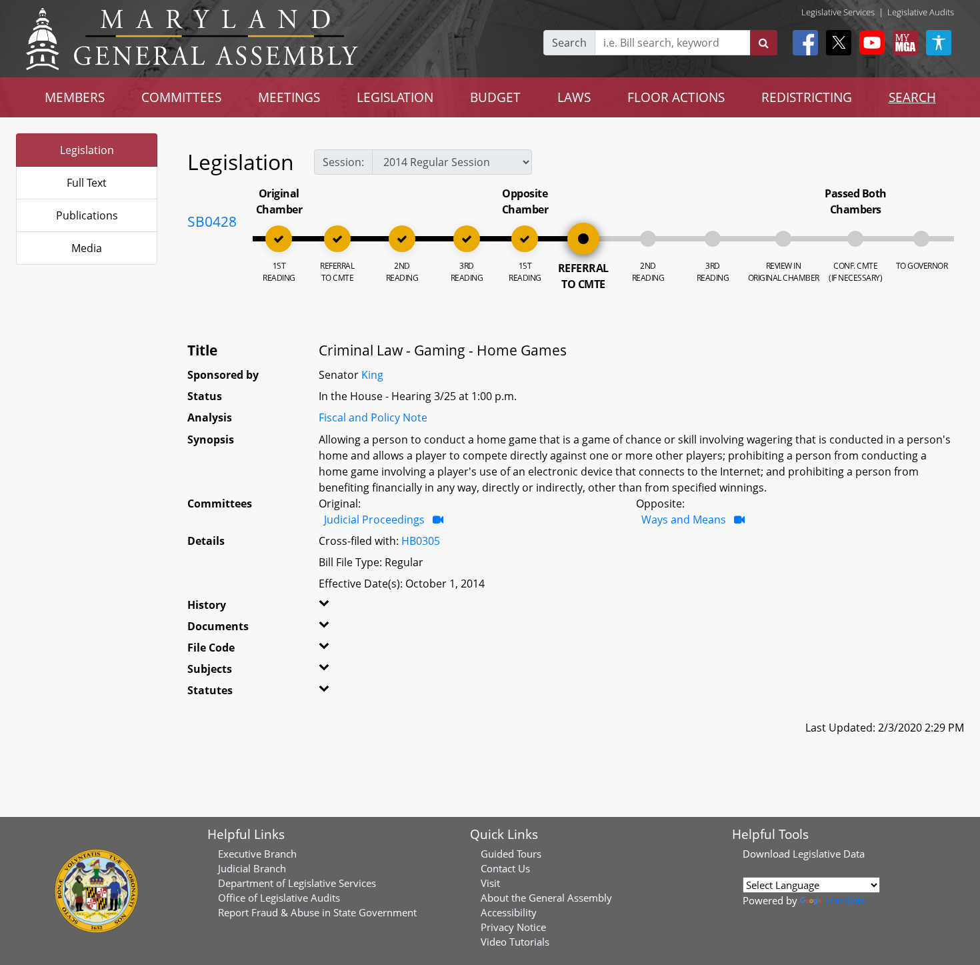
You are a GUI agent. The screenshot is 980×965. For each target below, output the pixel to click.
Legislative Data (829, 853)
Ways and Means (685, 519)
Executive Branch (257, 853)
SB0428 (212, 221)
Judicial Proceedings (375, 519)
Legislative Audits (920, 12)
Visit (490, 883)
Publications (87, 215)
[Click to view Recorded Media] (438, 519)
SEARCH (912, 97)
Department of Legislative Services (297, 883)
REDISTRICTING (806, 97)
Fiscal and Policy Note (373, 417)
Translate (845, 900)
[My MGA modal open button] (902, 42)
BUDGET (495, 97)
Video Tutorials (515, 941)
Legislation (87, 150)
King (372, 374)
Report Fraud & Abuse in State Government (317, 912)
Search (569, 42)
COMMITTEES (181, 97)
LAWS (574, 97)
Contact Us (505, 868)
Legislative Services (838, 12)
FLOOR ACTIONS (676, 97)
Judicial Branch (252, 868)
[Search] (763, 42)
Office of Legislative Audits (279, 897)
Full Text (87, 182)
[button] (341, 607)
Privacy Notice (513, 927)
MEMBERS (75, 97)
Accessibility (509, 912)
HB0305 (420, 541)
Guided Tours (511, 853)
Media (86, 248)
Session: (343, 162)
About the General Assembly (546, 897)
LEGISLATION (395, 97)
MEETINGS (289, 97)
